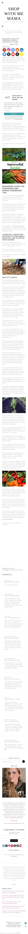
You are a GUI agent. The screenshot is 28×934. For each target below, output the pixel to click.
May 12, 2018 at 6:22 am (12, 741)
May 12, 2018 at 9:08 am (12, 721)
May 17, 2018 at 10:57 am (12, 617)
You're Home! (8, 31)
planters (16, 227)
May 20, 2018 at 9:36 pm (12, 595)
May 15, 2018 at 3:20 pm (12, 638)
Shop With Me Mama (14, 14)
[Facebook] (13, 50)
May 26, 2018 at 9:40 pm (12, 582)
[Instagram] (9, 50)
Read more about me (16, 817)
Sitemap (14, 884)
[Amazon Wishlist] (22, 54)
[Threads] (17, 54)
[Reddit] (17, 50)
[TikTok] (17, 845)
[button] (2, 26)
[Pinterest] (4, 50)
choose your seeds (7, 290)
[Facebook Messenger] (4, 54)
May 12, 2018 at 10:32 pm (12, 660)
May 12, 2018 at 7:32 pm (12, 679)
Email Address (14, 833)
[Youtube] (13, 54)
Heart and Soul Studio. (14, 926)
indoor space (17, 126)
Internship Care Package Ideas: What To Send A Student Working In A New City (13, 897)
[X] (9, 54)
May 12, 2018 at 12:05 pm (12, 699)
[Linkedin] (22, 50)
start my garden (12, 62)
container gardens (18, 226)
